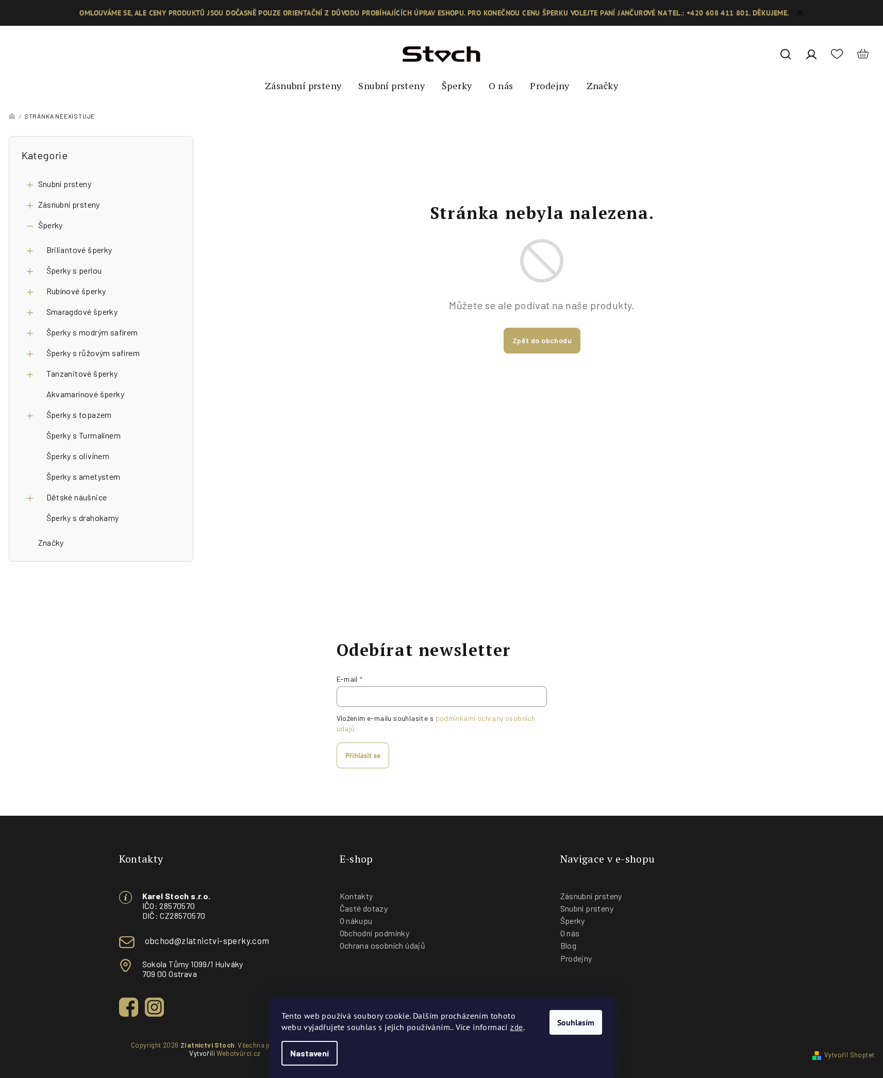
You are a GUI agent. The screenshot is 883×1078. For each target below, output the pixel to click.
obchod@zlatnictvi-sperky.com (207, 940)
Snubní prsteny (65, 184)
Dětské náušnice (76, 497)
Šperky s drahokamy (82, 518)
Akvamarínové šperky (85, 394)
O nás (570, 933)
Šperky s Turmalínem (83, 435)
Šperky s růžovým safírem (93, 353)
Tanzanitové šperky (82, 373)
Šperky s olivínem (78, 456)
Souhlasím (575, 1022)
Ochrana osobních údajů (383, 945)
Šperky (50, 225)
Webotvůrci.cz (238, 1053)
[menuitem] (303, 86)
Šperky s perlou (74, 270)
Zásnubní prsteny (69, 204)
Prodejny (576, 958)
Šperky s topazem (79, 414)
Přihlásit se (362, 755)
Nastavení (309, 1053)
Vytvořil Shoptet (849, 1055)
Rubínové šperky (76, 291)
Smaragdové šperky (82, 311)
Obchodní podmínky (375, 933)
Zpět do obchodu (542, 340)
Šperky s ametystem (83, 476)
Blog (568, 945)
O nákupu (356, 920)
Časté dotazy (364, 908)
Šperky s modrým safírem (92, 332)
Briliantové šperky (79, 250)
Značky (51, 542)
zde (516, 1027)
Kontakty (356, 896)
